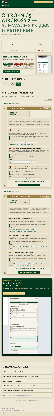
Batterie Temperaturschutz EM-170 (36, 263)
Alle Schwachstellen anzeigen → (29, 185)
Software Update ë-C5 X (32, 246)
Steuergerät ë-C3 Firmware (16, 162)
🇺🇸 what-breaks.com (14, 410)
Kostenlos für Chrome (11, 71)
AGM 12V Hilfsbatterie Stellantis (17, 231)
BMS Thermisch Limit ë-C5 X (17, 265)
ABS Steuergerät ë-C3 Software (32, 142)
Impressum (3, 408)
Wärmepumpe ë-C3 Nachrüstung (21, 178)
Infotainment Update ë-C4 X (20, 246)
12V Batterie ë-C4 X (19, 229)
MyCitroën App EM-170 (43, 246)
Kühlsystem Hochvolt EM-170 (30, 265)
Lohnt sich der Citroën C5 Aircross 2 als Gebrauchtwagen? (27, 390)
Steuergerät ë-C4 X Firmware (17, 248)
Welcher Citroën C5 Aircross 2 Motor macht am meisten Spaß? (27, 385)
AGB (13, 408)
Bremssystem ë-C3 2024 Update (17, 144)
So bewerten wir (29, 36)
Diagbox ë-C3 (27, 162)
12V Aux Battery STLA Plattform (31, 231)
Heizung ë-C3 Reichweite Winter (35, 178)
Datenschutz (8, 408)
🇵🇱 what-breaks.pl (5, 5)
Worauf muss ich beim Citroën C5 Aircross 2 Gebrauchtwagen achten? (27, 376)
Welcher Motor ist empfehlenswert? (27, 381)
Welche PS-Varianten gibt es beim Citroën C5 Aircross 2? (27, 395)
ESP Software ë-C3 (30, 144)
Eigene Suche (26, 10)
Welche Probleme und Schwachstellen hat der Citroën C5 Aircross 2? (27, 371)
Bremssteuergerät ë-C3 (20, 142)
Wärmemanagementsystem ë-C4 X (21, 263)
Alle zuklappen (49, 99)
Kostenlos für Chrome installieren (14, 293)
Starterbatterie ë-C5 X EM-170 (30, 229)
